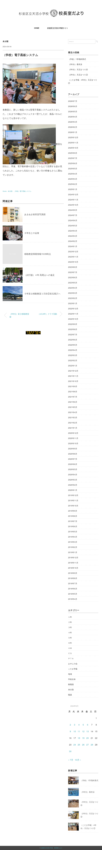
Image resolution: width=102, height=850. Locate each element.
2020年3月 (72, 479)
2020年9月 (72, 448)
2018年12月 (73, 557)
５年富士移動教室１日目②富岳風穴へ (42, 293)
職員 (70, 694)
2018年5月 (72, 593)
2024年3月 (72, 236)
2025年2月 (72, 184)
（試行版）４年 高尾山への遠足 (39, 274)
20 (87, 737)
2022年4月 (72, 350)
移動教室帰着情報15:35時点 (37, 253)
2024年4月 (72, 230)
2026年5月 (72, 111)
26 (83, 744)
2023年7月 (72, 272)
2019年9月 (72, 510)
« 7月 (70, 759)
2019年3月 (72, 542)
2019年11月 (73, 500)
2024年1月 (72, 246)
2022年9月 (72, 324)
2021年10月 (73, 381)
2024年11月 (73, 199)
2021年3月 (72, 417)
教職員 (71, 684)
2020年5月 (72, 469)
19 (83, 737)
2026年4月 (72, 116)
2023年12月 (73, 251)
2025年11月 (73, 142)
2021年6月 (72, 402)
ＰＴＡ (71, 658)
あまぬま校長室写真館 (35, 214)
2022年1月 (72, 365)
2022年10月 (73, 319)
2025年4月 (72, 173)
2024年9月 (72, 210)
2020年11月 (73, 438)
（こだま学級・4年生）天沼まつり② (82, 81)
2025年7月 (72, 158)
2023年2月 (72, 298)
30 (70, 751)
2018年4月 (72, 599)
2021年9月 (72, 386)
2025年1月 (72, 189)
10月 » (78, 759)
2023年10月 (73, 262)
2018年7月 (72, 583)
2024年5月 (72, 225)
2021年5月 (72, 407)
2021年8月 (72, 391)
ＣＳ (70, 653)
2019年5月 (72, 531)
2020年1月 (72, 490)
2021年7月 (72, 396)
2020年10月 (73, 443)
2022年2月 (72, 360)
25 (79, 744)
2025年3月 (72, 179)
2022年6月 (72, 339)
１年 (70, 617)
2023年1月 (72, 303)
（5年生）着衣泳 (75, 64)
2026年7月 (72, 101)
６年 (70, 642)
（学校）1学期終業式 (77, 59)
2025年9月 (72, 153)
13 (87, 731)
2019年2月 (72, 547)
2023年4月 (72, 287)
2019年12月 (73, 495)
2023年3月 (72, 293)
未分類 (5, 41)
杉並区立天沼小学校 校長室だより (51, 848)
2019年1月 (72, 552)
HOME (36, 28)
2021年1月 (72, 427)
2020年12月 (73, 433)
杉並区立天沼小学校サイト (57, 28)
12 (83, 731)
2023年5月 (72, 282)
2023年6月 (72, 277)
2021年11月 (73, 376)
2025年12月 (73, 137)
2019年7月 (72, 521)
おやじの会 (72, 663)
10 (74, 731)
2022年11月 (73, 313)
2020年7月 (72, 459)
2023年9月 (72, 267)
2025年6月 (72, 163)
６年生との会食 (31, 232)
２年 (70, 622)
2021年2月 (72, 422)
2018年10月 (73, 567)
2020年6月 (72, 464)
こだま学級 (72, 668)
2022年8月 (72, 329)
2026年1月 (72, 132)
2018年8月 (72, 578)
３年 (70, 627)
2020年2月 (72, 485)
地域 (70, 674)
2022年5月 (72, 344)
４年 (70, 632)
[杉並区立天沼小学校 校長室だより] (51, 11)
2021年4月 (72, 412)
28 (92, 744)
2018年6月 (72, 588)
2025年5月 (72, 168)
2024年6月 (72, 220)
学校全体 (72, 679)
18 (79, 737)
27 (87, 744)
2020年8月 (72, 453)
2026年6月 (72, 106)
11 (79, 731)
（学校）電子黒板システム (22, 191)
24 (74, 744)
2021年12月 (73, 370)
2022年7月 (72, 334)
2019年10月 (73, 505)
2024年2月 (72, 241)
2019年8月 (72, 516)
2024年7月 (72, 215)
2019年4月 (72, 536)
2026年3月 (72, 121)
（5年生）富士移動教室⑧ (19, 315)
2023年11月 (73, 256)
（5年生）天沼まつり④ (78, 69)
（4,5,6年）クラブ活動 (47, 313)
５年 (70, 637)
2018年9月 (72, 573)
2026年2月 (72, 127)
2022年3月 (72, 355)
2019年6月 (72, 526)
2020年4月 (72, 474)
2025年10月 (73, 147)
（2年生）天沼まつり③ (78, 74)
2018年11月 (73, 562)
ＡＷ (70, 648)
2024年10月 (73, 204)
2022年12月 (73, 308)
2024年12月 (73, 194)
